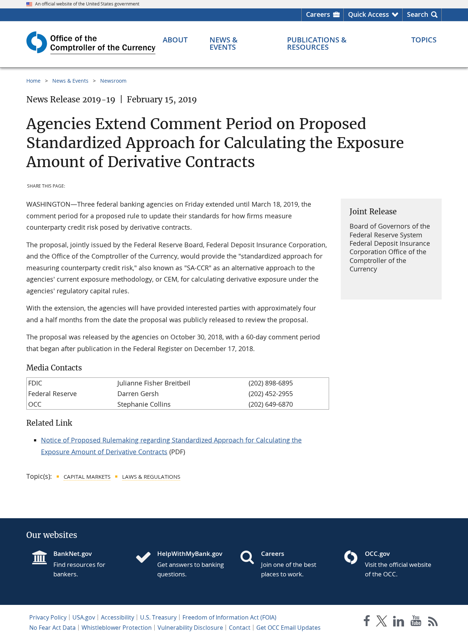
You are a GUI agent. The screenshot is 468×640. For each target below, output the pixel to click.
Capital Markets (87, 476)
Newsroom (113, 80)
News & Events (70, 80)
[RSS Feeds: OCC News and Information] (433, 622)
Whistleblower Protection (117, 628)
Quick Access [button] (368, 14)
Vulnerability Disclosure (190, 628)
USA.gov (83, 617)
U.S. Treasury (158, 617)
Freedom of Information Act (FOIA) (229, 617)
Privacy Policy (48, 617)
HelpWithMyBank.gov (189, 553)
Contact (239, 628)
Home (33, 80)
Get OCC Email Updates (288, 628)
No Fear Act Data (52, 628)
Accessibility (117, 617)
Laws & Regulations (151, 476)
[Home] (146, 558)
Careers (318, 14)
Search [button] (417, 14)
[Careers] (250, 558)
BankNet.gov (72, 553)
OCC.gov (377, 553)
